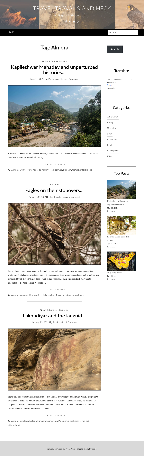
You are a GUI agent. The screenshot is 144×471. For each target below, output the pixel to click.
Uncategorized (113, 150)
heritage (37, 170)
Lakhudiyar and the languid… (54, 315)
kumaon (41, 421)
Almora (14, 170)
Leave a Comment (69, 79)
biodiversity (35, 295)
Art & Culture (51, 61)
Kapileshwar (56, 170)
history (45, 170)
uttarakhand (86, 170)
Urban (109, 156)
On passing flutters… (115, 272)
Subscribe (115, 49)
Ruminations (112, 139)
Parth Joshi (53, 79)
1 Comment (71, 322)
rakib (94, 448)
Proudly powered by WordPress (61, 448)
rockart (85, 421)
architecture (26, 170)
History (63, 61)
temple (75, 170)
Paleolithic (63, 421)
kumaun (67, 170)
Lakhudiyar (51, 421)
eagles (51, 295)
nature (68, 295)
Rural (109, 145)
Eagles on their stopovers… (54, 190)
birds (44, 295)
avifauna (24, 295)
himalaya (59, 295)
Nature (55, 185)
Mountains (63, 310)
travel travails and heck (72, 9)
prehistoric (75, 421)
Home (10, 32)
